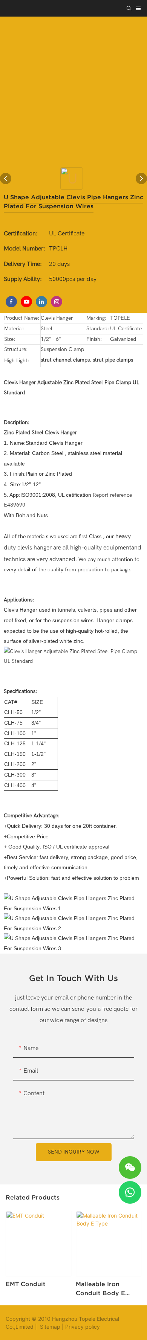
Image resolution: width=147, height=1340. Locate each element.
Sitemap (49, 1326)
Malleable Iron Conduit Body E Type (100, 1288)
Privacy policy (82, 1326)
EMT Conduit (26, 1283)
